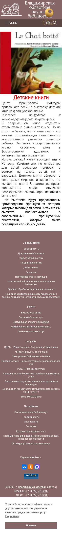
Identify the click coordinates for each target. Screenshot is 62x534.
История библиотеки (31, 262)
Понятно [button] (31, 525)
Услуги (31, 306)
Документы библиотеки (31, 253)
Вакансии (31, 272)
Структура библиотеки (31, 258)
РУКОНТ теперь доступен (31, 369)
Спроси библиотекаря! (31, 317)
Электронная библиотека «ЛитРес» (31, 356)
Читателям (31, 406)
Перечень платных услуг (31, 331)
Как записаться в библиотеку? (31, 412)
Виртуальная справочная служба (31, 322)
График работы (31, 248)
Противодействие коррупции (31, 276)
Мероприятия (31, 421)
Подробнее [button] (12, 516)
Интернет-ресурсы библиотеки (31, 351)
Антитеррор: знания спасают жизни (31, 443)
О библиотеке (31, 242)
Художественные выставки (31, 431)
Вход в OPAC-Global (31, 396)
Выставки (31, 426)
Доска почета (31, 267)
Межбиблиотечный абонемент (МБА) (31, 326)
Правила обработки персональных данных (31, 289)
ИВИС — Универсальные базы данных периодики (31, 347)
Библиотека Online (31, 312)
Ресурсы (31, 341)
